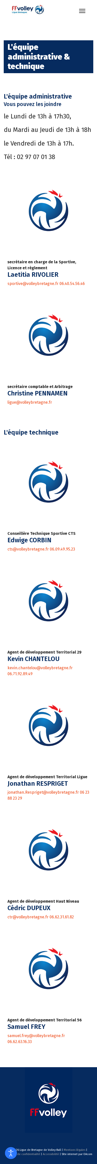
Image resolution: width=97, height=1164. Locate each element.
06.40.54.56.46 (72, 283)
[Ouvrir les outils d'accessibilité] (11, 1153)
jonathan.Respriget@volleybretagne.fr (43, 792)
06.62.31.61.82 (61, 917)
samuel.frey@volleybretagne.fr (36, 1035)
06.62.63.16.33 (19, 1041)
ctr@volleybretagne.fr (27, 917)
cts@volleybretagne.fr (28, 549)
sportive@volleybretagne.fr (32, 283)
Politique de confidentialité (22, 1154)
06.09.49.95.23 (62, 549)
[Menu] (82, 11)
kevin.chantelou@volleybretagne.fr (40, 667)
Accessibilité (51, 1154)
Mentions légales (74, 1150)
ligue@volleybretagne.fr (29, 402)
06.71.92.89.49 (20, 673)
